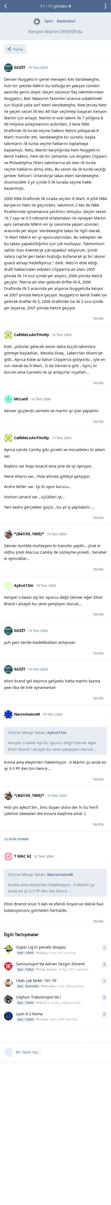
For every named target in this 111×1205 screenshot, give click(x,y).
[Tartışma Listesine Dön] (5, 6)
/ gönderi (54, 6)
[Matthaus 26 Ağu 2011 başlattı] (8, 966)
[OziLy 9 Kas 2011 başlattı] (8, 949)
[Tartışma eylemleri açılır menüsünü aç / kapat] (105, 6)
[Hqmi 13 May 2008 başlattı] (8, 999)
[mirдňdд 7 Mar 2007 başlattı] (8, 1016)
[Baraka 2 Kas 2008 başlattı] (8, 983)
